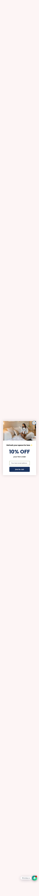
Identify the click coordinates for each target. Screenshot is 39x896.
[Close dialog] (34, 423)
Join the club (19, 469)
